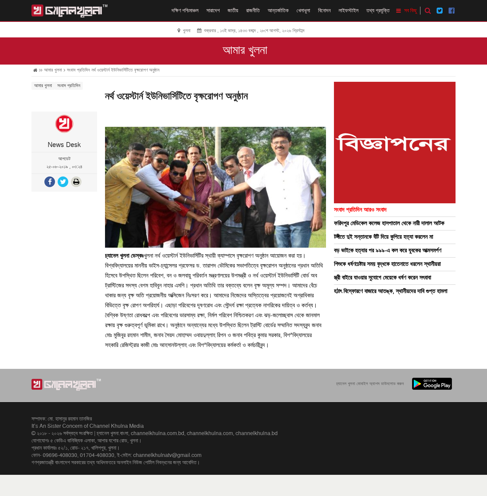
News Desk (64, 145)
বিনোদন (324, 10)
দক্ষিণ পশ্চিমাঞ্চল (185, 10)
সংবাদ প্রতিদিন (78, 70)
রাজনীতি (253, 10)
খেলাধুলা (303, 10)
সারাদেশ (213, 10)
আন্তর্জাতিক (278, 10)
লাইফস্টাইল (348, 10)
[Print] (77, 182)
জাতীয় (233, 10)
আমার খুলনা (245, 50)
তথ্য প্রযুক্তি (378, 10)
